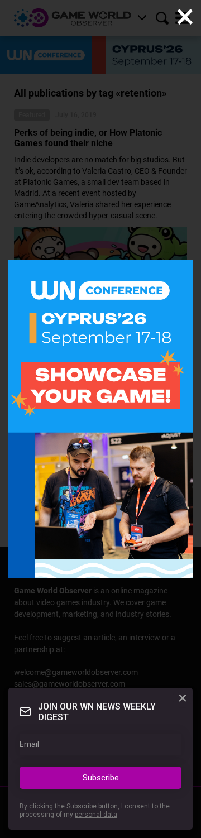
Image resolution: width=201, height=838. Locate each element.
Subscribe (101, 778)
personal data (96, 814)
